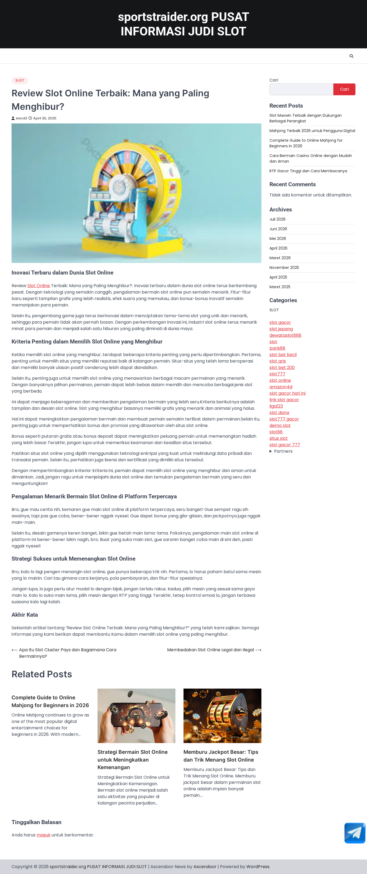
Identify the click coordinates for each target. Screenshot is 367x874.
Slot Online (38, 286)
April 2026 (278, 248)
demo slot (280, 426)
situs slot (278, 439)
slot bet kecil (283, 355)
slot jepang (281, 329)
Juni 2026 (278, 229)
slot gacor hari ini (287, 393)
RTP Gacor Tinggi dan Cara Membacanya (308, 171)
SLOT (19, 80)
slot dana (279, 413)
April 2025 (278, 277)
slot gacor (280, 323)
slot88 (276, 432)
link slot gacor (284, 400)
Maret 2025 (279, 287)
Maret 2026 (280, 258)
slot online (280, 381)
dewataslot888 (285, 335)
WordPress (257, 867)
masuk (44, 835)
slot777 (277, 374)
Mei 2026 (277, 238)
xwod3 (21, 118)
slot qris (277, 361)
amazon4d (280, 387)
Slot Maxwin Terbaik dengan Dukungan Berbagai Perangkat (305, 118)
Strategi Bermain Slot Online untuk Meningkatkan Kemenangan (133, 759)
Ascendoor (205, 867)
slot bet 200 (282, 368)
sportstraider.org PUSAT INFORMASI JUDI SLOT (183, 24)
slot (273, 342)
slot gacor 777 (284, 445)
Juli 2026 (277, 219)
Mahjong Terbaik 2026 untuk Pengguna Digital (312, 130)
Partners (283, 451)
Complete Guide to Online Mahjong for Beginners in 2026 (50, 701)
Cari (273, 80)
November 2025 (284, 267)
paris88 (277, 348)
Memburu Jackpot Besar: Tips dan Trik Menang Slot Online (221, 756)
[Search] (351, 56)
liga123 (276, 406)
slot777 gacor (284, 419)
